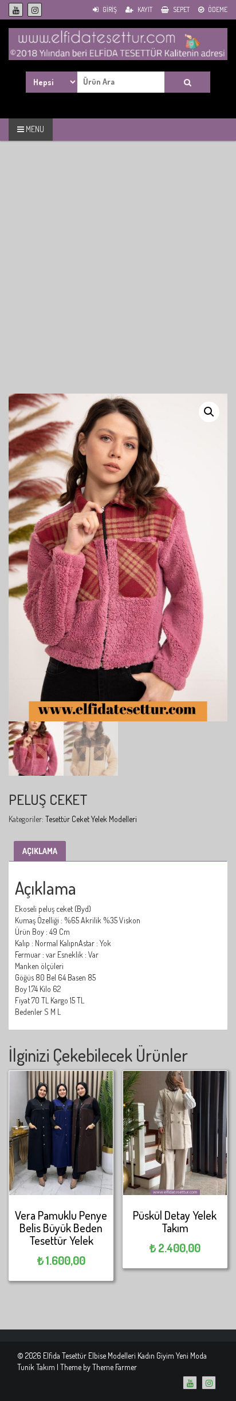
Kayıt (144, 9)
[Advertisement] (118, 276)
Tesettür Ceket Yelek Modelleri (91, 819)
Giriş (109, 9)
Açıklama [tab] (39, 851)
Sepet (181, 9)
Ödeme (217, 9)
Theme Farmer (114, 1367)
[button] (209, 412)
